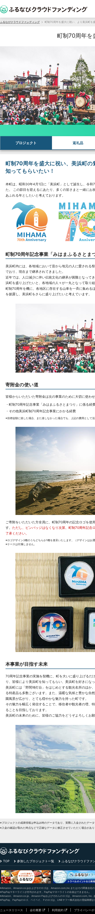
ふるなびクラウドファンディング (20, 22)
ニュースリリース (11, 910)
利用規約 (57, 910)
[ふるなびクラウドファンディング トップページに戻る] (43, 9)
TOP (6, 861)
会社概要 (35, 910)
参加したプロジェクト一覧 (35, 861)
